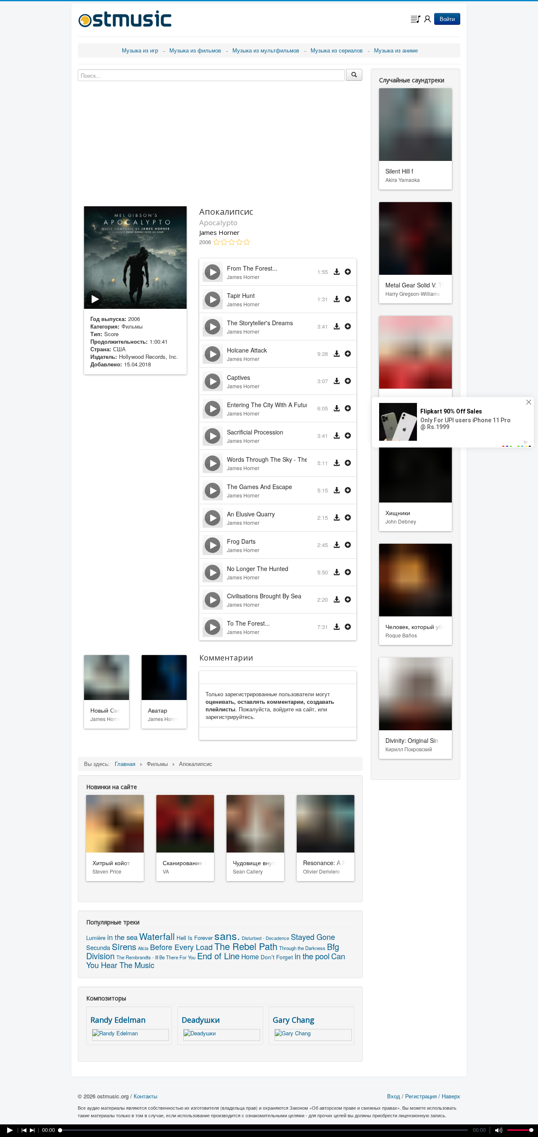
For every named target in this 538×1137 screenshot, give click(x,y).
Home (250, 956)
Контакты (145, 1096)
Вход (393, 1096)
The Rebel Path (245, 946)
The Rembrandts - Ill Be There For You (155, 957)
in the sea (122, 937)
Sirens (124, 946)
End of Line (218, 956)
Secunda (98, 947)
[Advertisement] (135, 513)
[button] (348, 272)
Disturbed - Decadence (265, 937)
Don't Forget (277, 957)
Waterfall (157, 936)
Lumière (95, 938)
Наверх (451, 1096)
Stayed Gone (313, 936)
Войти (447, 19)
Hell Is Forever (195, 938)
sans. (227, 935)
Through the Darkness (302, 948)
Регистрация (421, 1096)
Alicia (143, 948)
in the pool (312, 955)
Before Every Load (181, 947)
